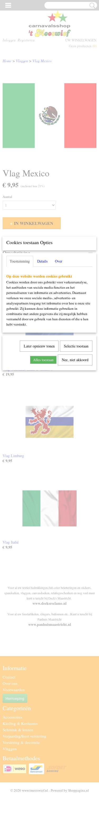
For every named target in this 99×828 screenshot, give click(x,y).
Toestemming (20, 261)
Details (42, 261)
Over (58, 261)
